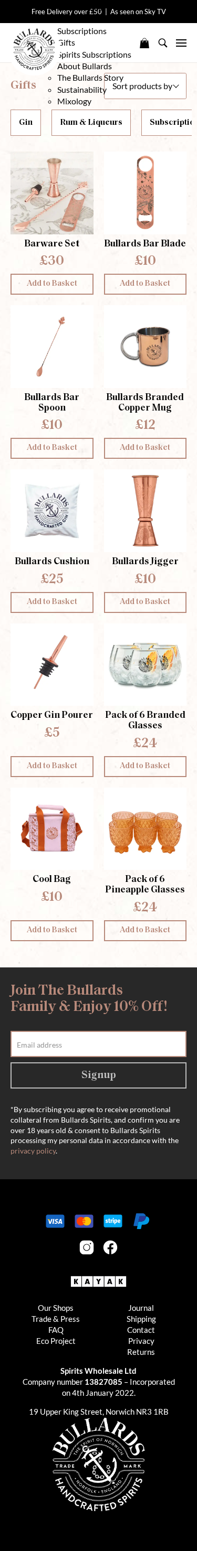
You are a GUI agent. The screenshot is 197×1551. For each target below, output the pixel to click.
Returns (141, 1351)
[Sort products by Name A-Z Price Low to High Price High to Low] (145, 86)
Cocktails (74, 19)
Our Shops (56, 1307)
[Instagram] (87, 1247)
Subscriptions (82, 31)
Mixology (74, 101)
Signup (98, 1075)
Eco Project (56, 1340)
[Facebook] (110, 1247)
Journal (141, 1307)
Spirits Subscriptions (94, 54)
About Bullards (85, 66)
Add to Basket (52, 284)
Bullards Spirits (34, 49)
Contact (141, 1329)
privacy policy (33, 1150)
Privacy (141, 1340)
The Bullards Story (90, 77)
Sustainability (82, 89)
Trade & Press (56, 1318)
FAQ (56, 1329)
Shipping (141, 1318)
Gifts (66, 42)
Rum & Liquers (83, 7)
